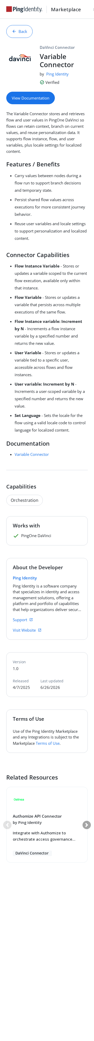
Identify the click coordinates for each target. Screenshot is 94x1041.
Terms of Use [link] (48, 743)
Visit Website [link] (24, 630)
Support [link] (20, 619)
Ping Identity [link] (57, 74)
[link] (26, 9)
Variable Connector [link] (32, 454)
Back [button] (23, 31)
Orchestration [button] (24, 500)
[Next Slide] (87, 825)
